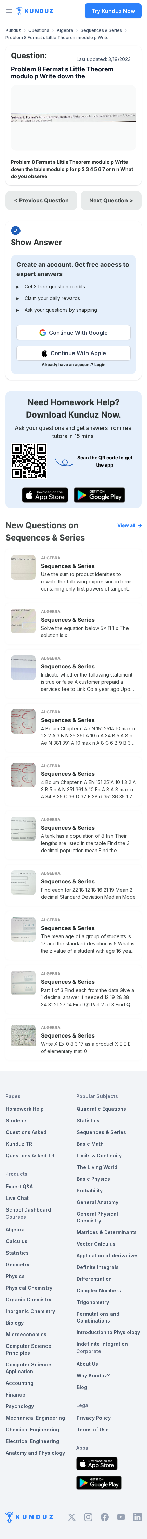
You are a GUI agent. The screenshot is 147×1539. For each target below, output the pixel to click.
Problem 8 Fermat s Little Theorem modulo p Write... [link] (58, 37)
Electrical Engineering (32, 1441)
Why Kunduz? (93, 1375)
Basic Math (90, 1144)
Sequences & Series (101, 30)
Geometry (17, 1264)
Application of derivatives (108, 1255)
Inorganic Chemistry (30, 1311)
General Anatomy (97, 1202)
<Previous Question (41, 200)
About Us (87, 1364)
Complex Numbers (99, 1290)
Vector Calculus (96, 1244)
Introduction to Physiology (108, 1332)
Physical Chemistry (29, 1288)
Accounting (20, 1383)
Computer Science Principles (28, 1349)
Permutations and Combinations (98, 1317)
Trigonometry (93, 1302)
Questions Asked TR (30, 1155)
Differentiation (94, 1279)
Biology (15, 1323)
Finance (15, 1395)
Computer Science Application (28, 1368)
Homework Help (25, 1109)
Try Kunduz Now (113, 11)
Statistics (17, 1253)
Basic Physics (93, 1179)
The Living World (97, 1167)
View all (126, 525)
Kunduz (13, 30)
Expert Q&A (19, 1186)
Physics (15, 1276)
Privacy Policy (94, 1418)
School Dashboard (28, 1210)
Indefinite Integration (102, 1344)
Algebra (65, 30)
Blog (82, 1387)
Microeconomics (26, 1334)
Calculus (16, 1241)
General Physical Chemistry (97, 1217)
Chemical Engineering (32, 1429)
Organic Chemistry (28, 1299)
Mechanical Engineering (35, 1418)
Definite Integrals (98, 1267)
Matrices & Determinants (107, 1232)
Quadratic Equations (101, 1109)
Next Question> (111, 200)
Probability (90, 1190)
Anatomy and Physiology (35, 1453)
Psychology (20, 1406)
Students (17, 1121)
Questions (38, 30)
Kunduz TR (19, 1144)
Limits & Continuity (99, 1155)
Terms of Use (93, 1429)
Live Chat (17, 1198)
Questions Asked (26, 1132)
